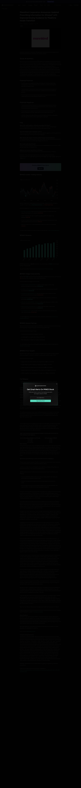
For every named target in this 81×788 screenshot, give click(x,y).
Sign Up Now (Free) (40, 400)
